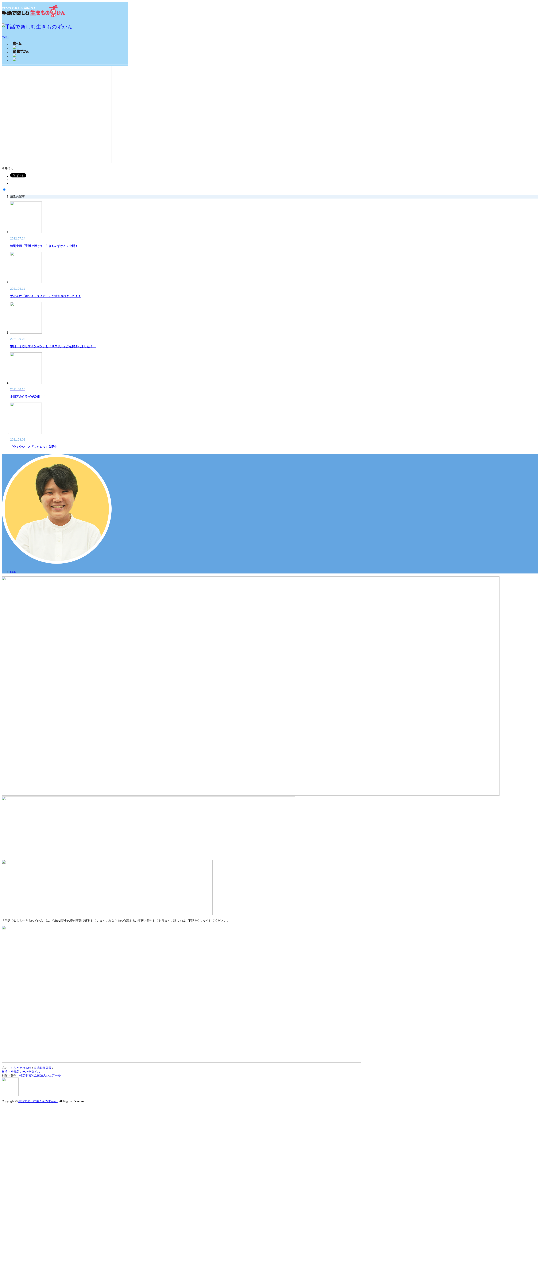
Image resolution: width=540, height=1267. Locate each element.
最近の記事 (17, 196)
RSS (13, 571)
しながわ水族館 (21, 1068)
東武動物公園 (42, 1068)
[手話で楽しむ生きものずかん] (33, 15)
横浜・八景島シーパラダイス (21, 1071)
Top (4, 1108)
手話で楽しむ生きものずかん (38, 1101)
